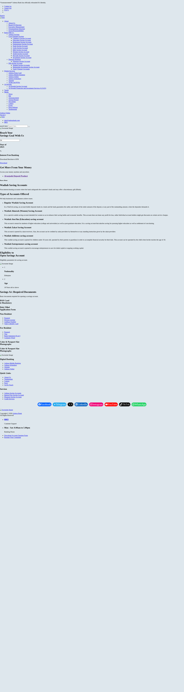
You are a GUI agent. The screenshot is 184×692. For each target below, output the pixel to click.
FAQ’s (6, 10)
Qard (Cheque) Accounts (21, 69)
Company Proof (9, 338)
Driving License (9, 320)
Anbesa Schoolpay (15, 79)
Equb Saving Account (20, 46)
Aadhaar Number (10, 322)
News (10, 94)
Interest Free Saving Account (14, 395)
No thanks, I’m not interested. (44, 600)
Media (6, 92)
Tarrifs (6, 90)
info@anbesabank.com (12, 120)
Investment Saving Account (22, 57)
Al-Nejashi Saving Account (18, 86)
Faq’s (6, 383)
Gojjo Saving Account (20, 48)
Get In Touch (8, 385)
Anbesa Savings (14, 34)
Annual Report (14, 100)
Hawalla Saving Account (21, 56)
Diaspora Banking (15, 59)
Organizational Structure (17, 29)
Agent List (7, 8)
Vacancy (3, 115)
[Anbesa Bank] (2, 17)
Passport (7, 318)
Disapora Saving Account (13, 397)
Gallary (11, 103)
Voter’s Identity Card (11, 324)
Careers (6, 381)
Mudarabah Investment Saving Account (26, 67)
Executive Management (16, 27)
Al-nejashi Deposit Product (16, 176)
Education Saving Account (22, 40)
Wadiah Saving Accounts (21, 65)
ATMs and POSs (14, 82)
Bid (10, 96)
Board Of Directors (15, 25)
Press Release (13, 107)
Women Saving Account (21, 52)
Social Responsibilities (16, 31)
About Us (12, 23)
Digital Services (9, 71)
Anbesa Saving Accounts (12, 393)
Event (10, 105)
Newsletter (12, 102)
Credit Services (9, 399)
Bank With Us (9, 33)
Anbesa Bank (17, 413)
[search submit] (29, 126)
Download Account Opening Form (16, 435)
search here (4, 126)
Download (3, 163)
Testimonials (13, 109)
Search (2, 16)
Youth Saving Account (20, 54)
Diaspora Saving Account (21, 61)
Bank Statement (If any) (12, 336)
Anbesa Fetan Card (15, 73)
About (6, 21)
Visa (5, 334)
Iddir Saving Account (20, 50)
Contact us (7, 6)
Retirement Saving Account (22, 42)
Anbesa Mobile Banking (17, 75)
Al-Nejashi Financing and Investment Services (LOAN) (27, 88)
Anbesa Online (14, 77)
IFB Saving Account (15, 63)
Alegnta (11, 80)
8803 (6, 122)
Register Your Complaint (12, 437)
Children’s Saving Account (22, 38)
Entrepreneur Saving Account (23, 44)
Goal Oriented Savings (16, 36)
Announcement (14, 98)
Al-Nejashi (8, 84)
